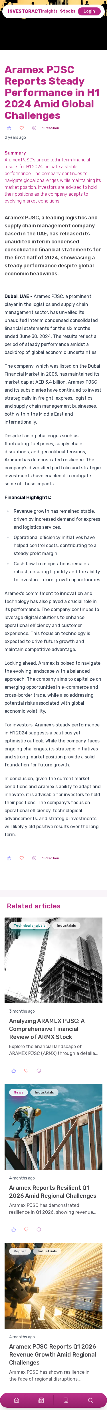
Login (89, 11)
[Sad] (34, 128)
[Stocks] (65, 1400)
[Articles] (41, 1400)
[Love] (21, 128)
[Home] (16, 1400)
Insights (49, 11)
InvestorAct (24, 11)
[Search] (90, 1400)
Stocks (68, 11)
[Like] (9, 128)
